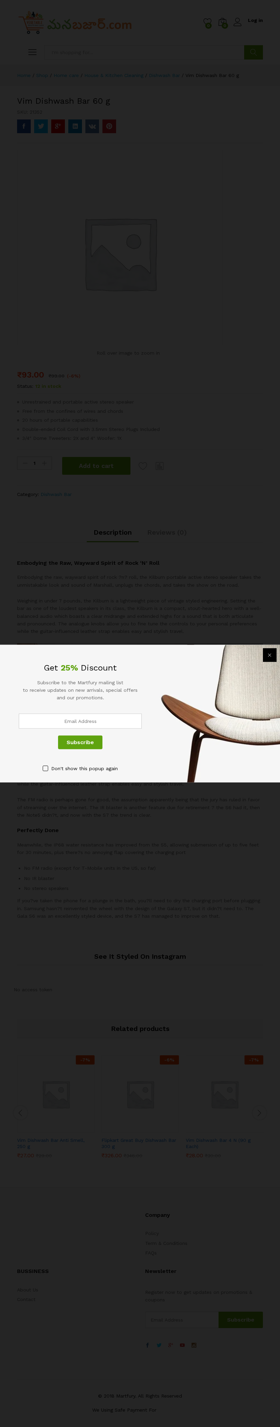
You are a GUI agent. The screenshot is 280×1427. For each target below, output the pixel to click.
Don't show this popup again (84, 768)
